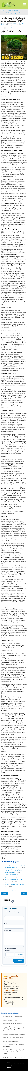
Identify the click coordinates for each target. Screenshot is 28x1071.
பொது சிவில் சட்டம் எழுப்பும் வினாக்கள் (12, 1023)
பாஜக (7, 27)
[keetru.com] (8, 4)
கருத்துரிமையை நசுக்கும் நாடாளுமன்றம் (12, 1016)
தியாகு (4, 23)
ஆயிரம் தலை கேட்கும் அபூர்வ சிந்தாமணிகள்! (14, 1057)
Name (6, 915)
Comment (7, 930)
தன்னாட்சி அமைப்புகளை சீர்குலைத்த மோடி (13, 1037)
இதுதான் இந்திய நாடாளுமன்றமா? (11, 1041)
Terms (8, 1062)
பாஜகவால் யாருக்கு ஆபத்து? (10, 1020)
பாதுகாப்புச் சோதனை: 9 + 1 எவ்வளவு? (12, 949)
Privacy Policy (9, 1065)
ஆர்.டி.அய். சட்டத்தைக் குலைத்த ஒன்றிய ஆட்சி (14, 1034)
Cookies (9, 1067)
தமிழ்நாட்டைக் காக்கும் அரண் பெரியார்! (14, 884)
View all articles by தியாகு (9, 890)
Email (6, 923)
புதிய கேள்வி (19, 954)
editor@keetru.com (9, 990)
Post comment (18, 961)
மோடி (3, 27)
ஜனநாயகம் (20, 27)
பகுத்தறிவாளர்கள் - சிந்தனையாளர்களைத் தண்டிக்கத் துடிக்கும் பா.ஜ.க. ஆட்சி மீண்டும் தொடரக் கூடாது (13, 1028)
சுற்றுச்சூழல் (13, 27)
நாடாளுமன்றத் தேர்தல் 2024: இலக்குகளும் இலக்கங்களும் (13, 1045)
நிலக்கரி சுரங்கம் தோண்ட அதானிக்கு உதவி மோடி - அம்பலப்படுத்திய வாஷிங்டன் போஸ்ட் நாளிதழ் (13, 1051)
